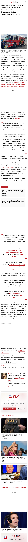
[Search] (25, 1)
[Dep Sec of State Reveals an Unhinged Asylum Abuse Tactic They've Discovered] (14, 520)
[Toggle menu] (2, 2)
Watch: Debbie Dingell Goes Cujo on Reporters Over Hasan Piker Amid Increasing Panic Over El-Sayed (13, 459)
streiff (2, 14)
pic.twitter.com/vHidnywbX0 (14, 252)
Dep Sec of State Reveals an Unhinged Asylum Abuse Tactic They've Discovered (13, 530)
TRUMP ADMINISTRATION (7, 369)
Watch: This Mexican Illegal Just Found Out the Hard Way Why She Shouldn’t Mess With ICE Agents (13, 435)
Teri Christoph (4, 438)
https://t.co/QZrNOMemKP (14, 250)
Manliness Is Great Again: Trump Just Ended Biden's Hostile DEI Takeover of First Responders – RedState (13, 84)
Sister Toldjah (4, 461)
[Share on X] (2, 362)
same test (17, 118)
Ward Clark (4, 484)
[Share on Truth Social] (5, 362)
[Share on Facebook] (7, 362)
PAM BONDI (23, 367)
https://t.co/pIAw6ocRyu (15, 293)
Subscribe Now (21, 408)
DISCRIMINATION (15, 367)
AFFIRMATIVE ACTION (5, 367)
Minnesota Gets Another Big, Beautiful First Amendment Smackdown (12, 481)
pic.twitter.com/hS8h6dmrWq (17, 265)
